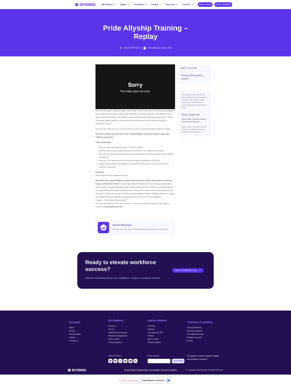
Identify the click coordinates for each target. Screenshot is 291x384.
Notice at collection (130, 380)
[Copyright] (135, 361)
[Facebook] (115, 361)
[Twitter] (125, 361)
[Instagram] (120, 361)
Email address (153, 356)
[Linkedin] (110, 361)
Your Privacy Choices (153, 380)
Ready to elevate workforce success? (192, 76)
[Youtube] (130, 361)
